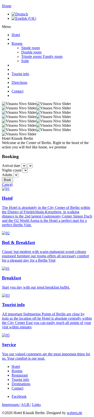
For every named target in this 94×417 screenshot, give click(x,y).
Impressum (11, 405)
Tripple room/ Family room (41, 56)
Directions (19, 82)
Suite (25, 61)
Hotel (16, 35)
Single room (30, 48)
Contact (17, 91)
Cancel (7, 184)
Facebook (19, 396)
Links (36, 405)
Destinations (21, 384)
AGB (25, 405)
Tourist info (20, 74)
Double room (31, 52)
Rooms (17, 43)
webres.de (74, 413)
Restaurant (20, 375)
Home (6, 6)
